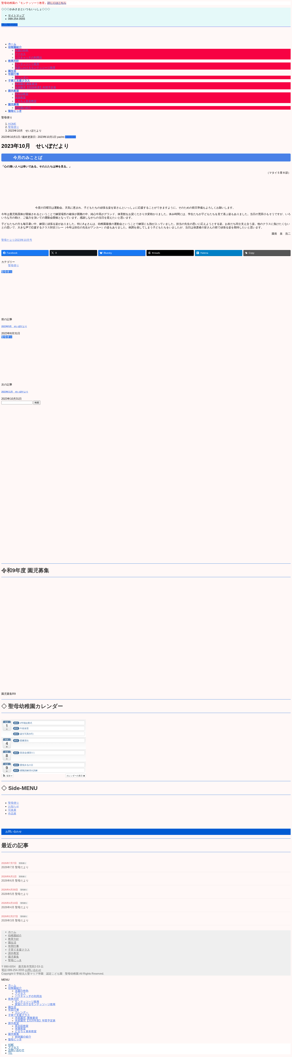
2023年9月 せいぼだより (14, 326)
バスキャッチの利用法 (28, 57)
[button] (7, 775)
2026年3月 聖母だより (15, 920)
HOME (11, 1044)
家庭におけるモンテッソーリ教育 (35, 67)
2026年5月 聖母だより (15, 893)
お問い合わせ (9, 24)
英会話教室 (21, 94)
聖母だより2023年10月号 (16, 239)
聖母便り (70, 136)
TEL (10, 1053)
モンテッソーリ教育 (27, 64)
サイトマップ (16, 15)
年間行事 (13, 946)
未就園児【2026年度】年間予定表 (35, 87)
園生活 (12, 942)
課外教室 (13, 953)
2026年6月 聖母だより (15, 880)
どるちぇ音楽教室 (25, 101)
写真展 (12, 810)
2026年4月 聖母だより (15, 907)
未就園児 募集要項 (26, 83)
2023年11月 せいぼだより (14, 392)
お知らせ (13, 806)
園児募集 (13, 956)
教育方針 (13, 939)
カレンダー (21, 77)
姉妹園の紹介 (23, 107)
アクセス (20, 54)
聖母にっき (15, 960)
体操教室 (20, 97)
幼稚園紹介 (15, 935)
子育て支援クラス (19, 949)
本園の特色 (21, 50)
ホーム (12, 931)
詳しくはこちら (56, 3)
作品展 (12, 813)
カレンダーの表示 (74, 775)
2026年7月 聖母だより (15, 867)
